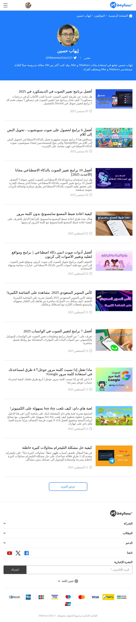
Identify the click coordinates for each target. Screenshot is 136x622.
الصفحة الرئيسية (118, 15)
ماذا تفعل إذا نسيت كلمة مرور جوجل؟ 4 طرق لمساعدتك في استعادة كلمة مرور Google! (50, 372)
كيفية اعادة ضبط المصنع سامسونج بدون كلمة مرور (54, 214)
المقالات (127, 533)
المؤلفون (99, 15)
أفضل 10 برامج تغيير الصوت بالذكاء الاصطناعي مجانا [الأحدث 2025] (53, 172)
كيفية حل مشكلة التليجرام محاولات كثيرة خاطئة (57, 448)
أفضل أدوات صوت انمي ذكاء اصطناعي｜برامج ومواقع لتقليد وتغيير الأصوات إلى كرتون (52, 254)
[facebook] (26, 553)
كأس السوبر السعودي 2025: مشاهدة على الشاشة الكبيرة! (49, 292)
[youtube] (9, 553)
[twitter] (18, 553)
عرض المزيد (68, 486)
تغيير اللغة (67, 581)
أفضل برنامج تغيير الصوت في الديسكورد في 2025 (55, 91)
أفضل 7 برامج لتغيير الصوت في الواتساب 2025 (58, 331)
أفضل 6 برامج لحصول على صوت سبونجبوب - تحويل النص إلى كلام (49, 132)
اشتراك (15, 569)
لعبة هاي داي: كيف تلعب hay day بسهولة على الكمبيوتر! (51, 408)
